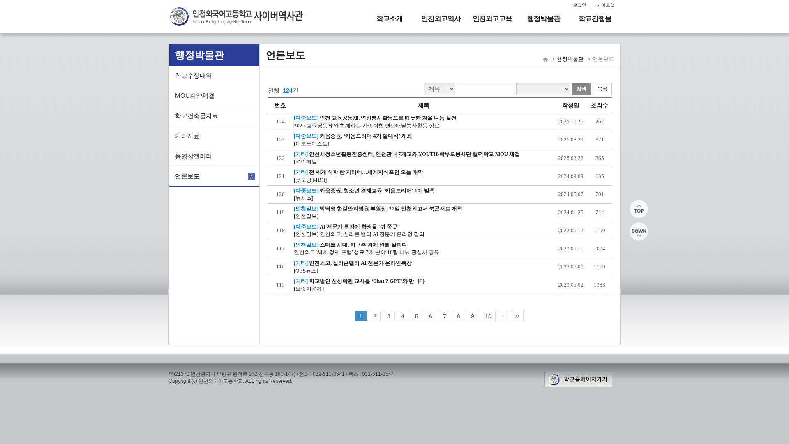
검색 (581, 89)
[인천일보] (306, 216)
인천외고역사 (441, 19)
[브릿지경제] (309, 289)
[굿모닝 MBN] (310, 180)
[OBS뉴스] (306, 271)
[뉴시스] (303, 198)
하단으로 (639, 231)
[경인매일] (306, 162)
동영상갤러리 (193, 156)
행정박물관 (543, 19)
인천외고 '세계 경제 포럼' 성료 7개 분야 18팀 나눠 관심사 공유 (366, 252)
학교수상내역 (193, 75)
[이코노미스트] (311, 144)
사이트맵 (606, 4)
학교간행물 (595, 19)
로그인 (579, 4)
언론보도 (187, 176)
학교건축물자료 (196, 115)
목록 (602, 89)
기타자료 (187, 135)
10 (488, 316)
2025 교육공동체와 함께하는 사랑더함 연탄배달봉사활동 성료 (367, 126)
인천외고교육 (492, 19)
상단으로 (639, 209)
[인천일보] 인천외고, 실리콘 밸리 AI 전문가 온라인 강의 (359, 234)
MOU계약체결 (195, 95)
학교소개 (389, 19)
